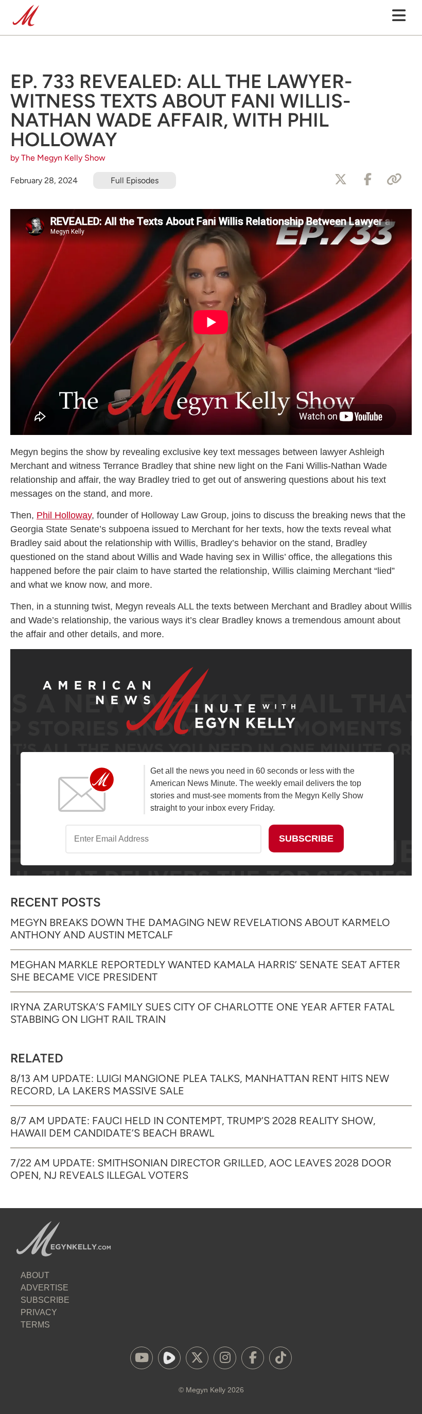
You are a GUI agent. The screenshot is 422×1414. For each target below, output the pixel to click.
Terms (35, 1324)
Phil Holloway (64, 515)
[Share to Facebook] (367, 179)
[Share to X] (340, 179)
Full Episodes (135, 180)
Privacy (39, 1312)
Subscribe (45, 1300)
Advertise (44, 1287)
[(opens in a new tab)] (141, 1358)
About (35, 1275)
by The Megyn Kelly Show (58, 158)
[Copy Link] (394, 179)
